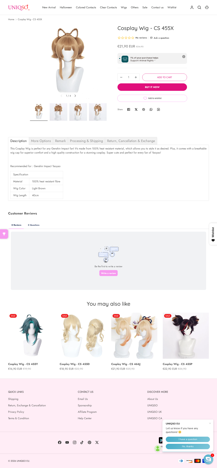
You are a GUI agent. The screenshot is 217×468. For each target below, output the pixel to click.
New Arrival (49, 7)
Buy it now (152, 87)
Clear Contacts (108, 7)
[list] (68, 63)
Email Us (83, 399)
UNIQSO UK (154, 412)
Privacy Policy (16, 412)
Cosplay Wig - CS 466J (125, 364)
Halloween (66, 7)
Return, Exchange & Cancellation (27, 405)
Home (11, 19)
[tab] (18, 141)
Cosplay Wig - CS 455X (30, 19)
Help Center (85, 418)
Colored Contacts (86, 7)
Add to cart (164, 77)
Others (134, 7)
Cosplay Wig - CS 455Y (23, 364)
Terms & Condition (18, 418)
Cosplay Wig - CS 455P (177, 364)
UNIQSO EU (23, 461)
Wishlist (171, 7)
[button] (208, 459)
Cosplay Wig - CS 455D (75, 364)
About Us (152, 399)
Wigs (124, 7)
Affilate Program (87, 412)
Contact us (157, 7)
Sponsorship (85, 405)
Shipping (13, 399)
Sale (144, 7)
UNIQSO (152, 405)
